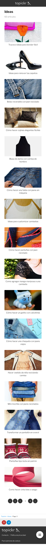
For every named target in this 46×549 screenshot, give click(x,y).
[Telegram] (9, 522)
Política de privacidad (18, 535)
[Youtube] (4, 522)
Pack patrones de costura (11, 541)
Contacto (5, 535)
